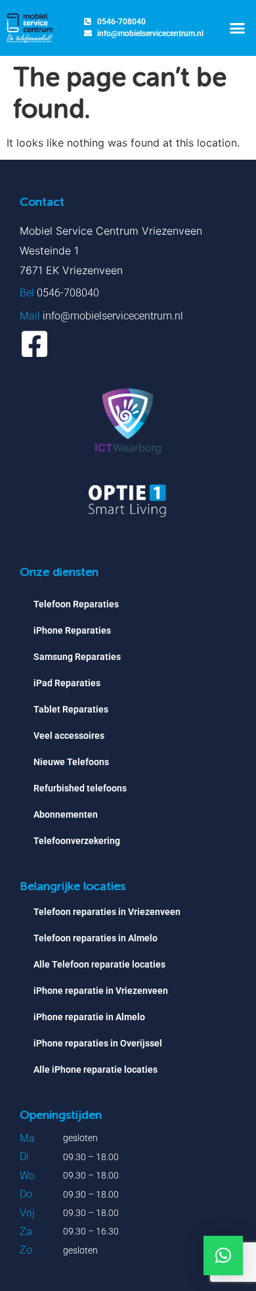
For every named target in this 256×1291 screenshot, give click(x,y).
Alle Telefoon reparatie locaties (99, 964)
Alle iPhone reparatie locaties (95, 1069)
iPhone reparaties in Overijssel (97, 1043)
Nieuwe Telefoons (71, 762)
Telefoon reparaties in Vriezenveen (107, 911)
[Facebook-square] (34, 344)
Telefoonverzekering (76, 840)
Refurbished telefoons (80, 788)
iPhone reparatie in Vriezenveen (100, 990)
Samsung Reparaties (77, 656)
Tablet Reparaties (70, 709)
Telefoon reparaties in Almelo (95, 938)
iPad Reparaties (66, 683)
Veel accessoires (68, 735)
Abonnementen (65, 814)
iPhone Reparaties (72, 630)
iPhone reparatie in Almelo (89, 1017)
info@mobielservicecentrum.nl (113, 316)
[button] (237, 28)
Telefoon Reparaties (76, 604)
